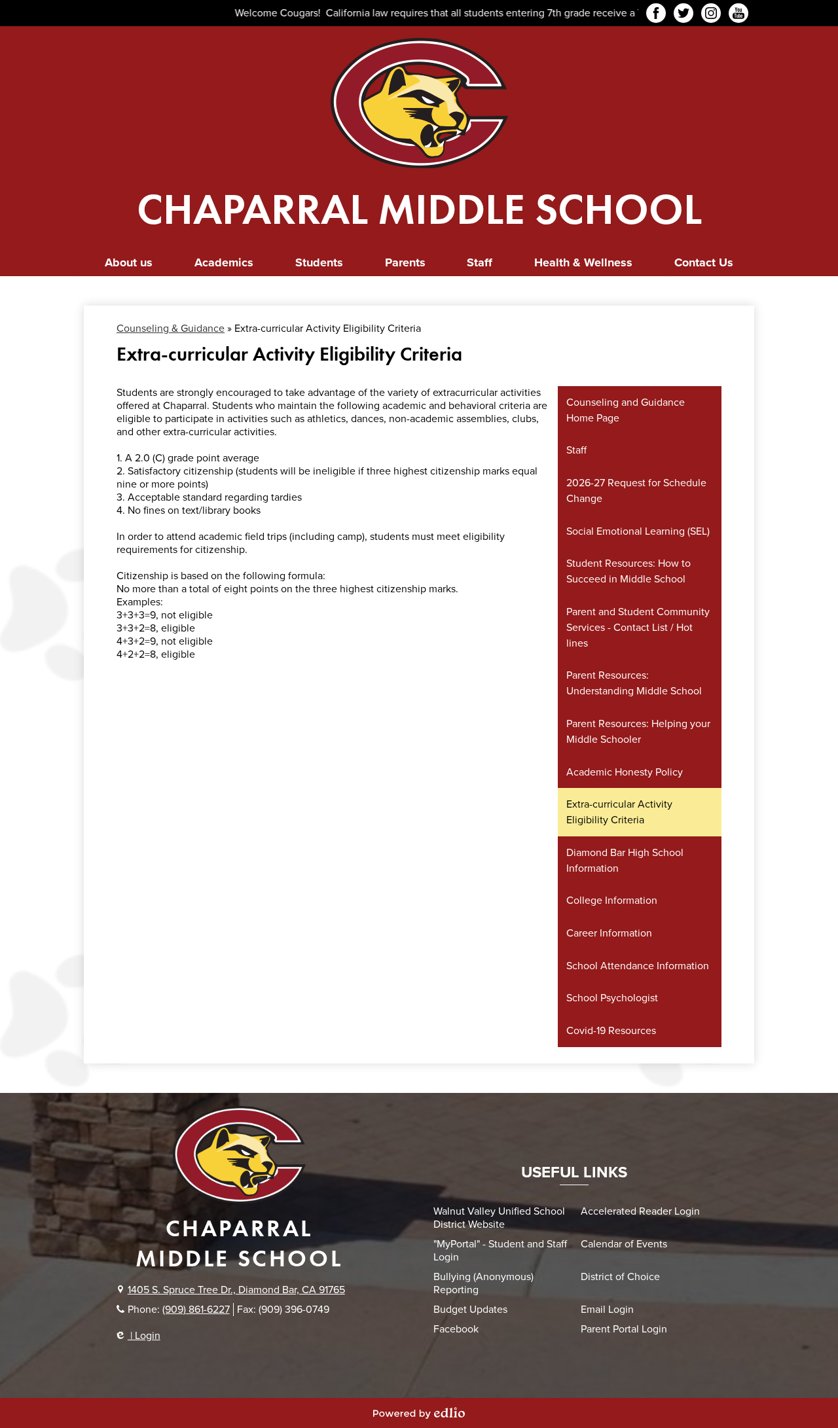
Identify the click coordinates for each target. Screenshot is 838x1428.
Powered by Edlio (419, 1412)
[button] (129, 262)
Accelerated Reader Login (640, 1211)
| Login (144, 1335)
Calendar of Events (624, 1244)
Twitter (683, 13)
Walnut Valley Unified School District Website (499, 1218)
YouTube (738, 13)
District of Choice (620, 1276)
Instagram (711, 13)
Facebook (656, 13)
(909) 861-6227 (196, 1309)
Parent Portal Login (624, 1329)
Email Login (607, 1309)
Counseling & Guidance (171, 328)
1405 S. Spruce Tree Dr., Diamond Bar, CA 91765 (236, 1289)
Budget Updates (470, 1309)
